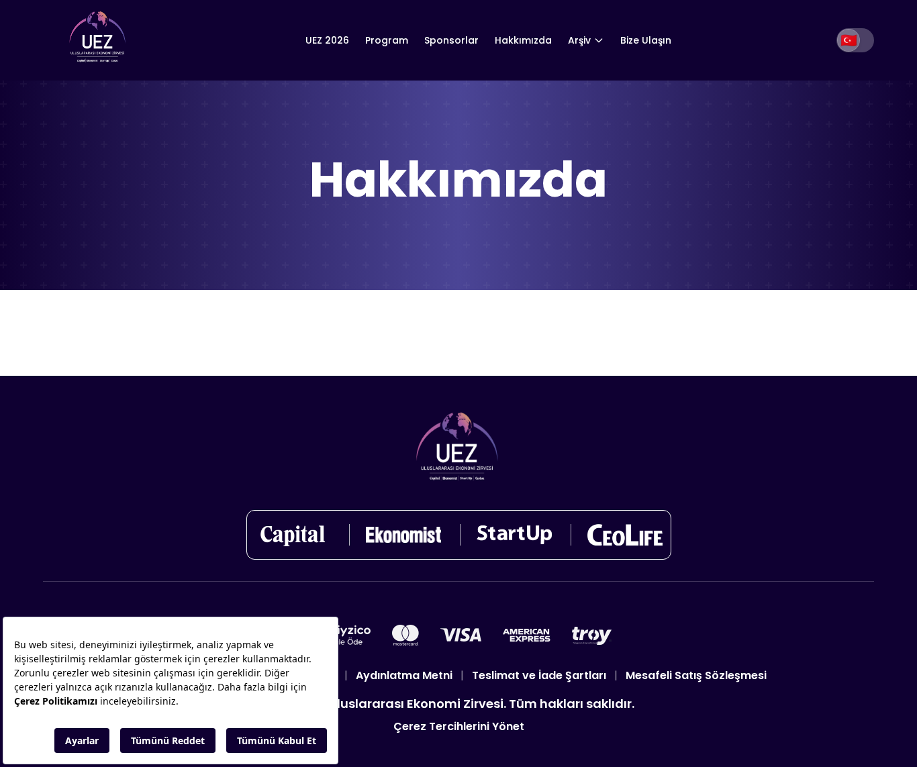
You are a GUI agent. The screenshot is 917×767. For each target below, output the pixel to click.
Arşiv (579, 40)
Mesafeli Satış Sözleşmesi (696, 675)
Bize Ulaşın (645, 40)
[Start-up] (514, 535)
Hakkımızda (523, 40)
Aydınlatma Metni (404, 675)
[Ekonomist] (403, 535)
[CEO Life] (625, 535)
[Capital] (292, 535)
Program (386, 40)
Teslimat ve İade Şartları (539, 675)
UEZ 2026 (327, 40)
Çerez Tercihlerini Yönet (458, 726)
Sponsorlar (451, 40)
